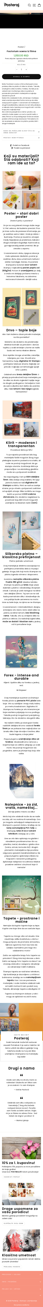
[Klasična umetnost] (21, 1240)
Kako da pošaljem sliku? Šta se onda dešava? (19, 132)
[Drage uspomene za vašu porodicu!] (21, 1194)
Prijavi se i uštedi (11, 1289)
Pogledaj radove (12, 1267)
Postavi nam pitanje (14, 138)
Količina (21, 65)
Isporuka (19, 59)
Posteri (21, 47)
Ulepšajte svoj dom (13, 1223)
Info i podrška (9, 1282)
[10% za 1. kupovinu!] (21, 1148)
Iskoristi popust (12, 1177)
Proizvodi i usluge (11, 1274)
